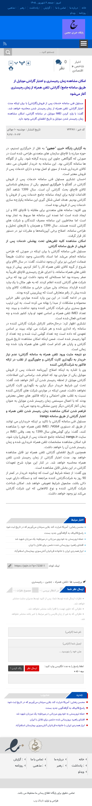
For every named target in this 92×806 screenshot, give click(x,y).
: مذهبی (12, 8)
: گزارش (48, 8)
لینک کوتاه (54, 566)
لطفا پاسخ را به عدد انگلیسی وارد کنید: (64, 666)
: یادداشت (35, 8)
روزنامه (82, 13)
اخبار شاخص (79, 64)
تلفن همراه (61, 582)
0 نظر (63, 65)
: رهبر (23, 8)
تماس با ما (60, 8)
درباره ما (74, 8)
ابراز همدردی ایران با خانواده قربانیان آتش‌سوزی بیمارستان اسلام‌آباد (48, 551)
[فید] (5, 43)
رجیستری (37, 582)
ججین (51, 148)
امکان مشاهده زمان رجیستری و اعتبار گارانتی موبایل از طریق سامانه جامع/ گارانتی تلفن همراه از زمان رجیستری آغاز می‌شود (48, 88)
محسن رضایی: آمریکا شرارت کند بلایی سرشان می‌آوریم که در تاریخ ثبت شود (45, 527)
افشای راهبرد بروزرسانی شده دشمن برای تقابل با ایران (56, 545)
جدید (79, 695)
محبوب (44, 695)
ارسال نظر (32, 668)
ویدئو (72, 13)
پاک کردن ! (16, 668)
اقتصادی (77, 70)
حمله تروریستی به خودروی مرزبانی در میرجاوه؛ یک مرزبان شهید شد (49, 539)
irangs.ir (72, 437)
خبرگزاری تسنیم (51, 184)
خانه (84, 8)
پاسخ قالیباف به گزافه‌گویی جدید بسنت (63, 533)
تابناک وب (38, 801)
